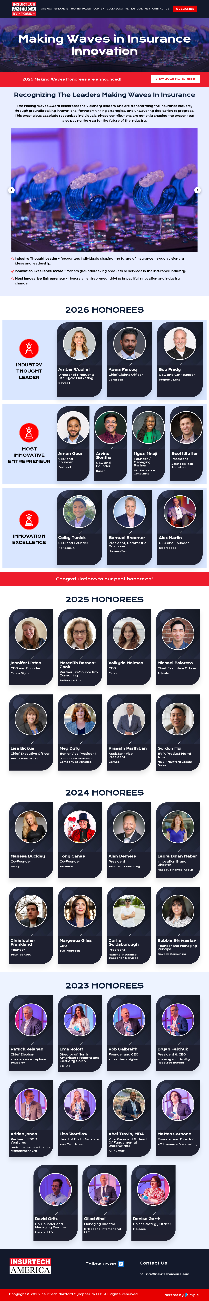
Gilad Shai (94, 1219)
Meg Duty (70, 748)
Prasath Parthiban (128, 748)
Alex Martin (170, 538)
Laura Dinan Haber (177, 856)
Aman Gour (70, 454)
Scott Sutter (184, 454)
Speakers (61, 9)
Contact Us (160, 9)
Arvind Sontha (104, 456)
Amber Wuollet (74, 369)
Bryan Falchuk (173, 1049)
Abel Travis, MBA (126, 1134)
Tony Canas (72, 856)
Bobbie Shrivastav (177, 940)
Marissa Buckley (28, 856)
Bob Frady (170, 369)
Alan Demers (122, 856)
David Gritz (46, 1219)
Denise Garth (146, 1219)
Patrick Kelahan (27, 1049)
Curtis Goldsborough (124, 942)
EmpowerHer (140, 9)
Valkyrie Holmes (126, 663)
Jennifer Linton (26, 663)
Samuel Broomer (127, 538)
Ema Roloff (71, 1049)
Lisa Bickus (22, 748)
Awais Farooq (123, 369)
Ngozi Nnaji (145, 454)
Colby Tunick (72, 538)
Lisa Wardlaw (73, 1134)
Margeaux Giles (76, 940)
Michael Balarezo (175, 663)
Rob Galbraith (123, 1049)
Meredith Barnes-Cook (78, 665)
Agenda (46, 9)
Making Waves (81, 9)
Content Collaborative (111, 9)
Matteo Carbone (174, 1134)
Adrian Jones (24, 1134)
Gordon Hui (169, 748)
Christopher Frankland (23, 942)
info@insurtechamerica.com (167, 1274)
